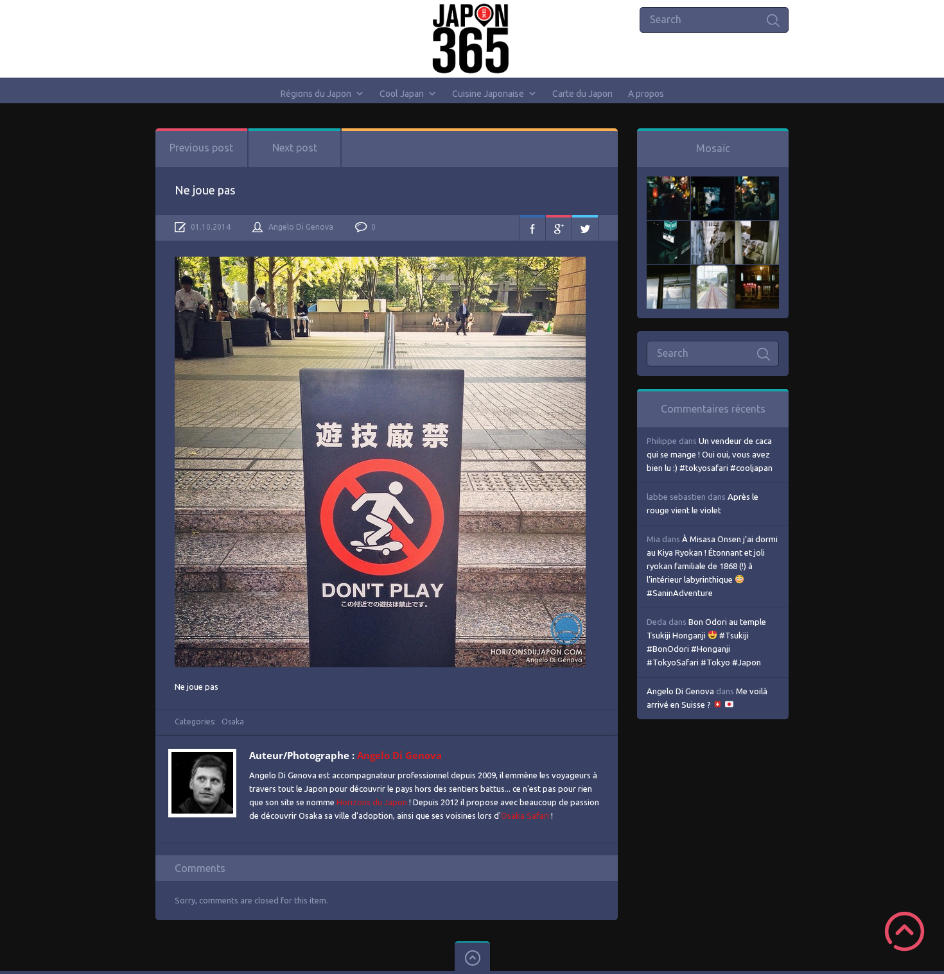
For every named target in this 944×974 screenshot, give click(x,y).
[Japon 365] (472, 38)
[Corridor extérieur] (713, 227)
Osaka (233, 721)
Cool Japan (402, 94)
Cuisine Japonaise (488, 94)
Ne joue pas (205, 190)
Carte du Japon (582, 94)
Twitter (585, 228)
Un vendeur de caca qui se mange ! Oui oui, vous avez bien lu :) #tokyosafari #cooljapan (710, 454)
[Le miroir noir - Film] (757, 182)
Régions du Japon (316, 94)
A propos (646, 94)
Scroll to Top (904, 931)
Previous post (201, 147)
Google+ (559, 228)
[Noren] (668, 271)
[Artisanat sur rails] (757, 227)
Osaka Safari (525, 815)
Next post (294, 147)
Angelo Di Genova (300, 227)
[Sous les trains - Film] (757, 271)
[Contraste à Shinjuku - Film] (668, 227)
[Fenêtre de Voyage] (713, 271)
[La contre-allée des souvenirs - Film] (668, 182)
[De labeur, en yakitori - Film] (713, 182)
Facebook (532, 228)
